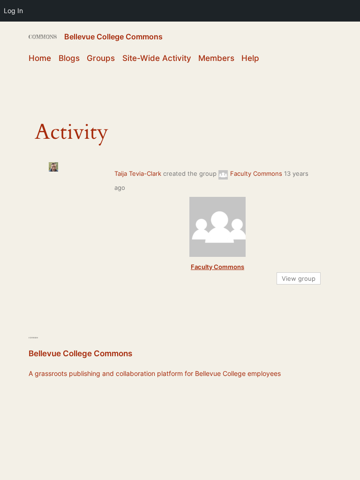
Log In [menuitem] (13, 11)
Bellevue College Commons (113, 36)
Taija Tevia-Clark (137, 173)
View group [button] (298, 278)
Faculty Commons (256, 173)
